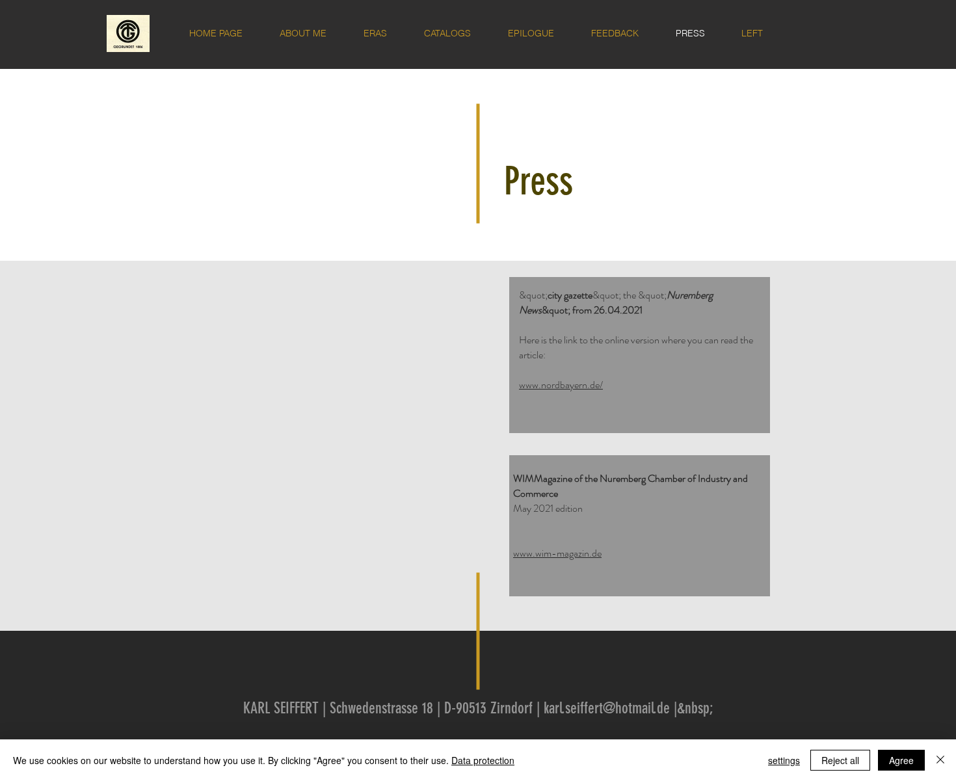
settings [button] (784, 760)
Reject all (840, 760)
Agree (901, 760)
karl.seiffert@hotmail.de (607, 708)
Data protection (482, 760)
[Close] (940, 760)
